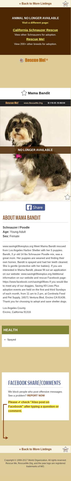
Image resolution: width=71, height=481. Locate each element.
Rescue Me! (35, 39)
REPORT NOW (36, 395)
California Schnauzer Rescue (35, 30)
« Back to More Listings (35, 3)
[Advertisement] (35, 74)
